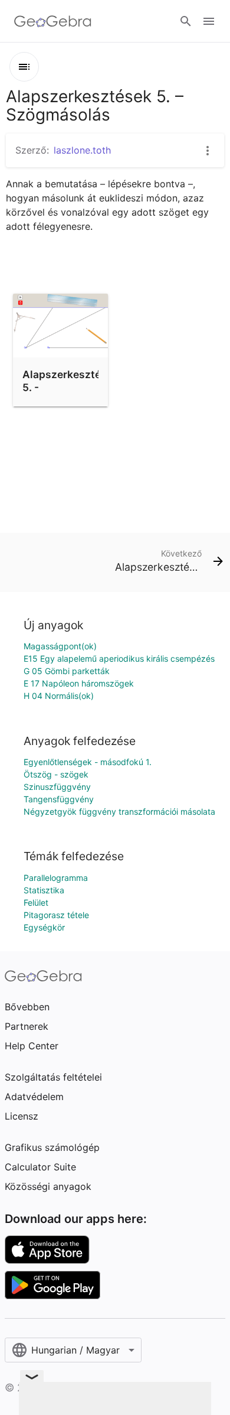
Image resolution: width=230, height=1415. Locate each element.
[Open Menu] (209, 21)
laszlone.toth (82, 150)
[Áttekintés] (24, 67)
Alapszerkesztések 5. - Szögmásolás (70, 387)
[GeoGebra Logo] (52, 21)
